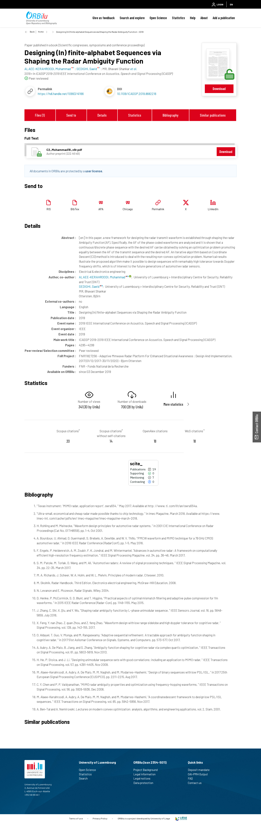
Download (219, 88)
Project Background (145, 770)
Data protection (143, 783)
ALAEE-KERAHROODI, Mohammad (102, 277)
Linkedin (213, 209)
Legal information (144, 774)
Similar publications (213, 115)
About (204, 18)
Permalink (158, 209)
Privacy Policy (100, 818)
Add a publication (224, 18)
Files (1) (40, 115)
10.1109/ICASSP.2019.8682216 (136, 94)
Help (192, 18)
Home (41, 31)
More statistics (173, 404)
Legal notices (141, 778)
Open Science (158, 18)
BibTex (75, 209)
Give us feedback (103, 18)
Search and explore (132, 18)
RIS (48, 209)
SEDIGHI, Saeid (89, 286)
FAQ (190, 778)
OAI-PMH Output (198, 774)
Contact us (195, 783)
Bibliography (170, 115)
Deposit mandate (199, 770)
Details (102, 115)
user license (93, 171)
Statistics (178, 18)
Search (83, 778)
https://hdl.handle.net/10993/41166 (61, 94)
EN (231, 4)
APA (100, 209)
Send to (71, 115)
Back (32, 31)
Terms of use (76, 818)
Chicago (128, 209)
